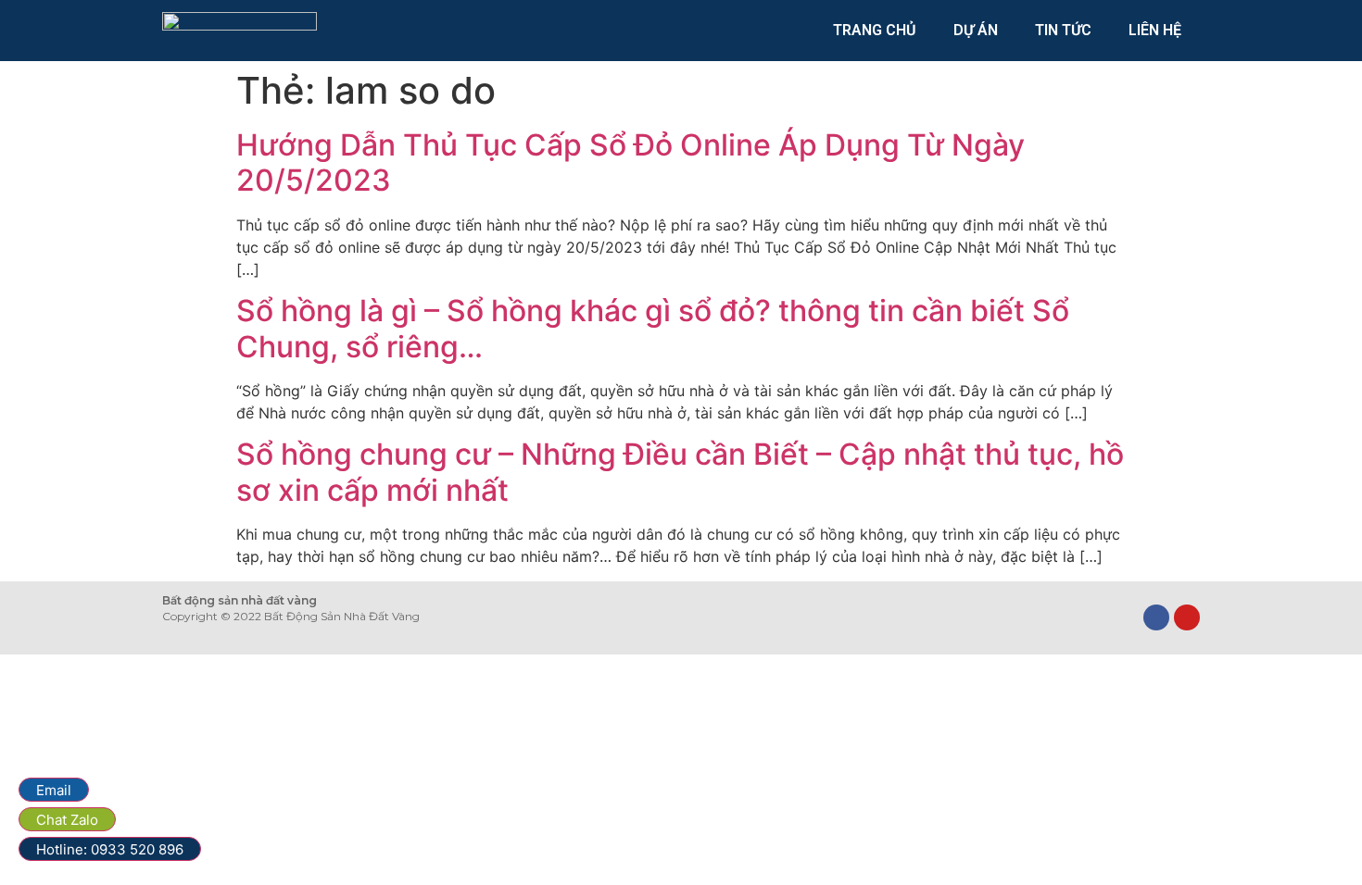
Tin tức (1063, 30)
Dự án (975, 30)
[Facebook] (1156, 617)
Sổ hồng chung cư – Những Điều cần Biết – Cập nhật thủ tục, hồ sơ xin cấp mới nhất (680, 471)
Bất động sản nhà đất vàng (239, 600)
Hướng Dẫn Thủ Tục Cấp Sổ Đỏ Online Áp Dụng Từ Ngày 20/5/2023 (630, 162)
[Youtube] (1187, 617)
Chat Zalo (67, 820)
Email (53, 790)
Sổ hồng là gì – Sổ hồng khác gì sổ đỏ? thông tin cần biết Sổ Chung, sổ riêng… (652, 328)
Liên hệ (1155, 30)
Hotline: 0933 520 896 (109, 849)
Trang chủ (874, 30)
